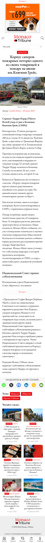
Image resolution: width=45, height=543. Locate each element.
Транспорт (37, 460)
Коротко (22, 52)
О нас (7, 534)
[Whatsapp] (4, 385)
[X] (11, 385)
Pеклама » (22, 292)
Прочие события (11, 398)
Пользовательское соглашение (25, 534)
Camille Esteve (15, 110)
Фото (7, 494)
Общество (26, 393)
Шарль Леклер (14, 494)
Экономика (15, 460)
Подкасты (40, 541)
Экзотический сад (33, 426)
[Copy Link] (34, 385)
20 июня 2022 (29, 110)
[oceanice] (33, 485)
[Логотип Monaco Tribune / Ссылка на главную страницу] (22, 38)
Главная (4, 541)
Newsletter (23, 541)
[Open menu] (3, 37)
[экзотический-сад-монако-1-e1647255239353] (33, 415)
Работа (15, 424)
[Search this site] (42, 38)
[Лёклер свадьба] (11, 485)
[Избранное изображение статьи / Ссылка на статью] (11, 415)
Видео (31, 541)
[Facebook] (19, 385)
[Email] (41, 385)
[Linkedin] (26, 385)
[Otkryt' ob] (22, 18)
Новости (15, 393)
